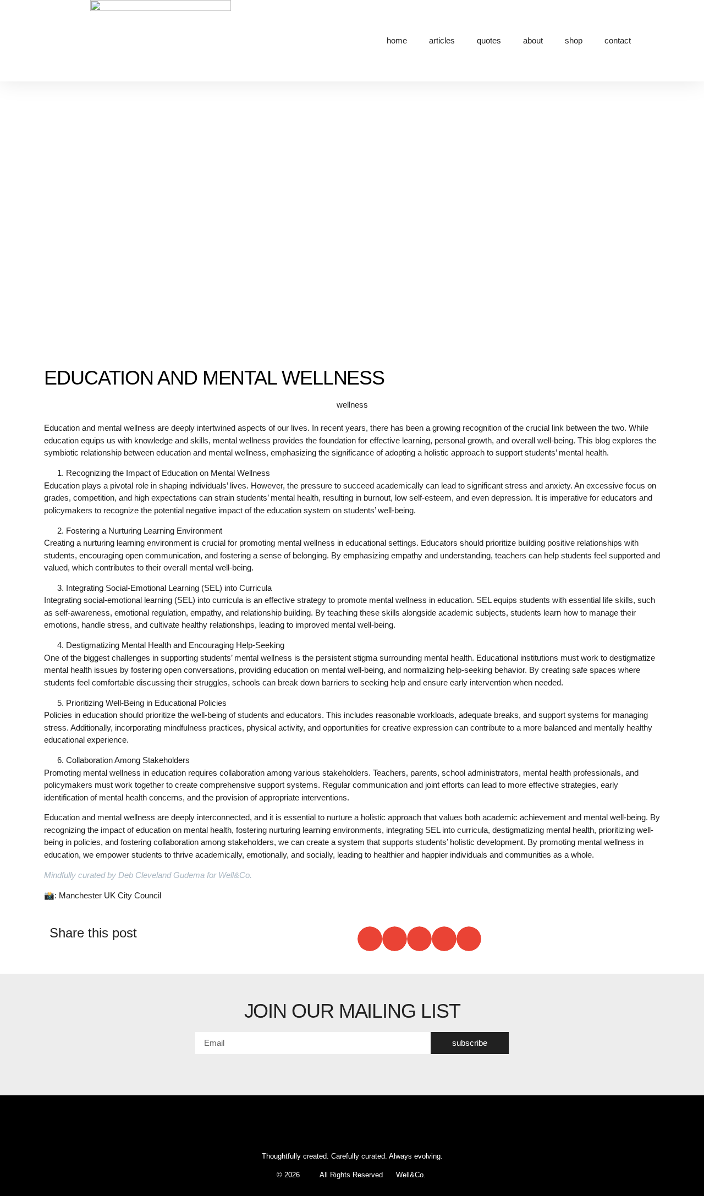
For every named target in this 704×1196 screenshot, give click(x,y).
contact (617, 40)
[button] (370, 938)
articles (442, 40)
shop (573, 40)
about (533, 40)
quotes (489, 40)
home (397, 40)
